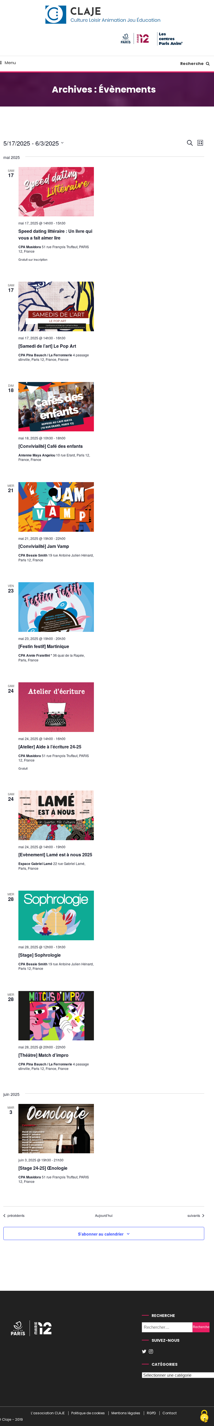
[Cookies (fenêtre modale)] (204, 1416)
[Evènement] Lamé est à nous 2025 (55, 854)
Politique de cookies (88, 1413)
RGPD (151, 1413)
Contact (169, 1413)
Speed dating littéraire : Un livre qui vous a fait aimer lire (55, 234)
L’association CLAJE (48, 1413)
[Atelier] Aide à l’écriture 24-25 (49, 746)
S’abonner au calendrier (100, 1234)
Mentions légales (125, 1413)
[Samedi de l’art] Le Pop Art (47, 346)
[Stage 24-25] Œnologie (42, 1168)
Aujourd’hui (104, 1215)
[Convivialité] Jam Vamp (43, 546)
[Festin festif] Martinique (43, 646)
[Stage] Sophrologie (39, 955)
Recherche (192, 63)
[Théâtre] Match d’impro (43, 1055)
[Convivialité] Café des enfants (50, 446)
